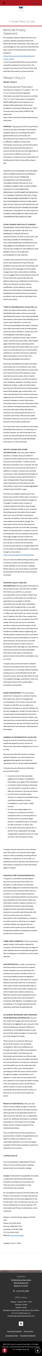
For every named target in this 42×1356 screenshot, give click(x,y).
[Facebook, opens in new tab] (21, 1324)
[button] (34, 3)
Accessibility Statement (28, 1336)
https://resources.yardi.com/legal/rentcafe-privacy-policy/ (19, 57)
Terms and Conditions (14, 1331)
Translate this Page (11, 1336)
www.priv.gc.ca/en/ (17, 1235)
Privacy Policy (28, 1331)
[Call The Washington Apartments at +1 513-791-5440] (38, 3)
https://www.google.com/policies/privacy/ (18, 555)
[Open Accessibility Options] (5, 1351)
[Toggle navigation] (4, 3)
